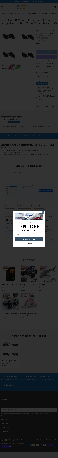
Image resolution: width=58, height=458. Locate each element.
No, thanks (29, 243)
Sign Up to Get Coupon (29, 239)
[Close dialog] (43, 212)
